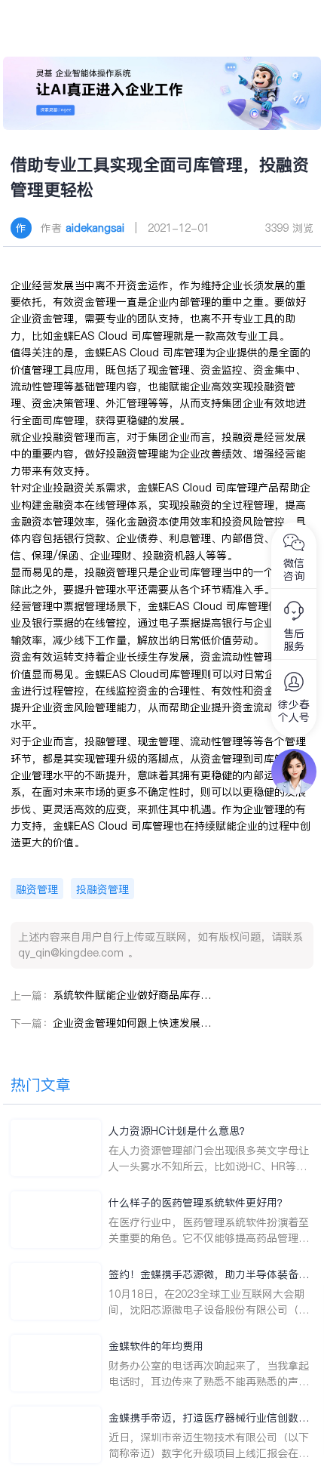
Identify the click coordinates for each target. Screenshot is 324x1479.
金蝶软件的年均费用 (156, 1346)
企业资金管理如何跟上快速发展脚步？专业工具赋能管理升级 (132, 1023)
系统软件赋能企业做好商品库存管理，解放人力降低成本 (132, 995)
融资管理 (37, 889)
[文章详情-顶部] (161, 93)
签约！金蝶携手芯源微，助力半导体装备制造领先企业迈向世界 (209, 1275)
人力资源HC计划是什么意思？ (179, 1131)
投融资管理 (102, 889)
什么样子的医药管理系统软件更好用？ (198, 1202)
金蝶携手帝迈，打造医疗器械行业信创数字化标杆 (209, 1418)
